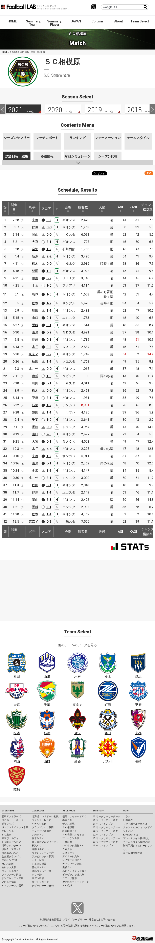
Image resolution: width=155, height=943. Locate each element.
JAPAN (76, 21)
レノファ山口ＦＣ (72, 860)
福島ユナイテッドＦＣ (74, 816)
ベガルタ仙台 (39, 823)
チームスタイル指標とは (136, 842)
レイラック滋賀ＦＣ (73, 845)
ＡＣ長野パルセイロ (73, 834)
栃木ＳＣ (67, 820)
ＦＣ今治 (37, 874)
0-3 (48, 521)
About (118, 21)
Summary (98, 810)
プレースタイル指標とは (136, 838)
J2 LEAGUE (38, 810)
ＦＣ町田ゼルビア (11, 842)
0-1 (48, 318)
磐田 (35, 271)
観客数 (83, 207)
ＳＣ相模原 (68, 827)
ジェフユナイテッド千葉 (15, 827)
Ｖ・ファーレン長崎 (12, 885)
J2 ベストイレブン (103, 834)
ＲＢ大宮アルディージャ (45, 842)
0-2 (48, 220)
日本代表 (128, 820)
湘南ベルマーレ (40, 849)
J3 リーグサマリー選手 (105, 842)
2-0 (48, 434)
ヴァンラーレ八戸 (41, 820)
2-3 (48, 500)
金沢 (35, 249)
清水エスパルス (10, 852)
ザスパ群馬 (68, 823)
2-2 (49, 256)
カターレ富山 (39, 860)
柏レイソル (8, 831)
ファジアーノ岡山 (11, 874)
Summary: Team (33, 22)
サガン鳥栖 (38, 878)
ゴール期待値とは (132, 852)
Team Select (140, 21)
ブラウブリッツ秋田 (43, 827)
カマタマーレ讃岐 (72, 863)
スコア (46, 208)
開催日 (14, 207)
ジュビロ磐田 (39, 863)
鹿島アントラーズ (11, 816)
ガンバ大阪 (8, 863)
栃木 (35, 264)
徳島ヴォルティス (41, 871)
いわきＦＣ (38, 834)
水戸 (35, 347)
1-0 (48, 285)
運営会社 (94, 919)
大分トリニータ (40, 882)
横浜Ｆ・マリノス (11, 849)
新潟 (35, 256)
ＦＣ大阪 (67, 849)
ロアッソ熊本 (69, 878)
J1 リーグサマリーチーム (106, 816)
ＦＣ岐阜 (67, 842)
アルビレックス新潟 (43, 856)
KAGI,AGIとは (130, 834)
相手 (32, 207)
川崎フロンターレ (11, 845)
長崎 (35, 340)
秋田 (35, 361)
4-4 (49, 449)
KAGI (133, 207)
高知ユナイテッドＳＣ (74, 871)
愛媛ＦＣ (67, 867)
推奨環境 (56, 919)
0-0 (49, 227)
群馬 (35, 227)
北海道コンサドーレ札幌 (45, 816)
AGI (120, 207)
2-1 (48, 242)
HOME (12, 21)
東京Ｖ (33, 354)
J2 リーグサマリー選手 (105, 831)
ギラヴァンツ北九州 (73, 874)
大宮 (35, 242)
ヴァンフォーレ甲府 (43, 852)
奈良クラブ (68, 852)
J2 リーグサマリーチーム (106, 827)
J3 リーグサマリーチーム (106, 838)
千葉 (35, 285)
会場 (68, 207)
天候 (102, 207)
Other (126, 810)
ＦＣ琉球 (67, 885)
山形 (35, 332)
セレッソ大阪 (9, 867)
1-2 (48, 249)
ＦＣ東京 (6, 834)
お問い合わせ (108, 919)
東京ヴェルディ (10, 838)
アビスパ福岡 (9, 882)
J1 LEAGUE (8, 810)
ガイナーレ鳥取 (70, 856)
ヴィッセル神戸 (10, 871)
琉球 (35, 294)
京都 (35, 220)
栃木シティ (38, 838)
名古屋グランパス (11, 856)
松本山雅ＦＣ (69, 831)
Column (97, 21)
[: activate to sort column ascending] (56, 208)
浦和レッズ (8, 823)
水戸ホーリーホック (12, 820)
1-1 (49, 310)
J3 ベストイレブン (103, 845)
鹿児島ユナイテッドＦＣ (75, 882)
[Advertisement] (77, 588)
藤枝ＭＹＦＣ (39, 867)
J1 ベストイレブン (103, 823)
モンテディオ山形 (41, 831)
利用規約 (45, 919)
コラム (126, 816)
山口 (35, 318)
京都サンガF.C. (10, 860)
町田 (35, 310)
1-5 (48, 294)
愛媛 (35, 325)
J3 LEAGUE (68, 810)
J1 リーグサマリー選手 (105, 820)
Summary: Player (54, 22)
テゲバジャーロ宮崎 (43, 885)
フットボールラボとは (135, 823)
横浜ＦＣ (37, 845)
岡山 (35, 234)
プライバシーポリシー (75, 919)
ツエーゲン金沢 (70, 838)
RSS (149, 173)
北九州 (33, 369)
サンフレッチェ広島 (12, 878)
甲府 (35, 278)
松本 (35, 303)
